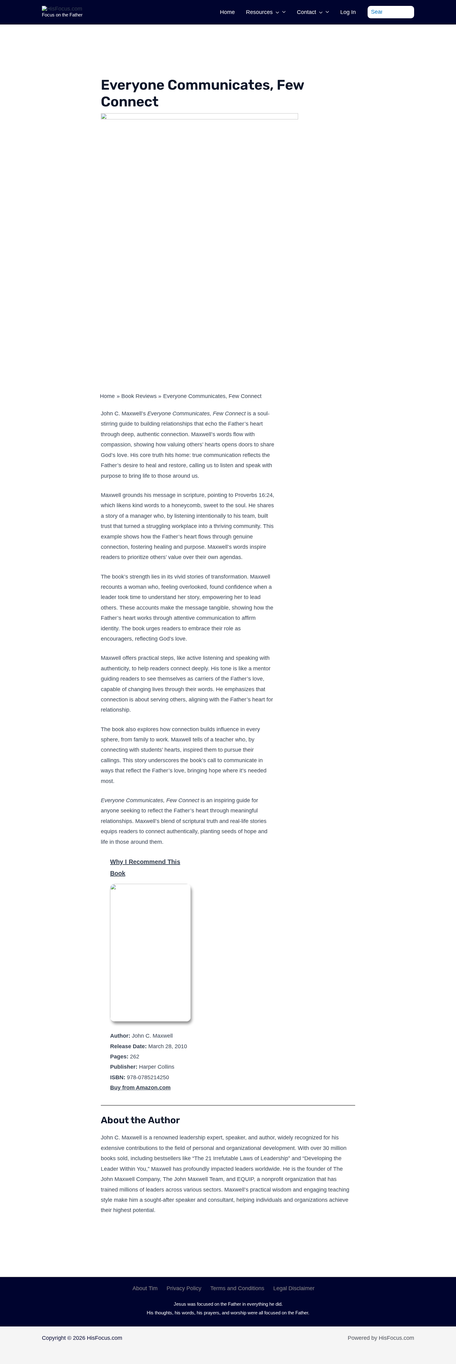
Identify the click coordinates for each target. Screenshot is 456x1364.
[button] (276, 12)
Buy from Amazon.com (140, 1087)
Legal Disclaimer (294, 1288)
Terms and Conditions (237, 1288)
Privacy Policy (184, 1288)
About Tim (145, 1288)
